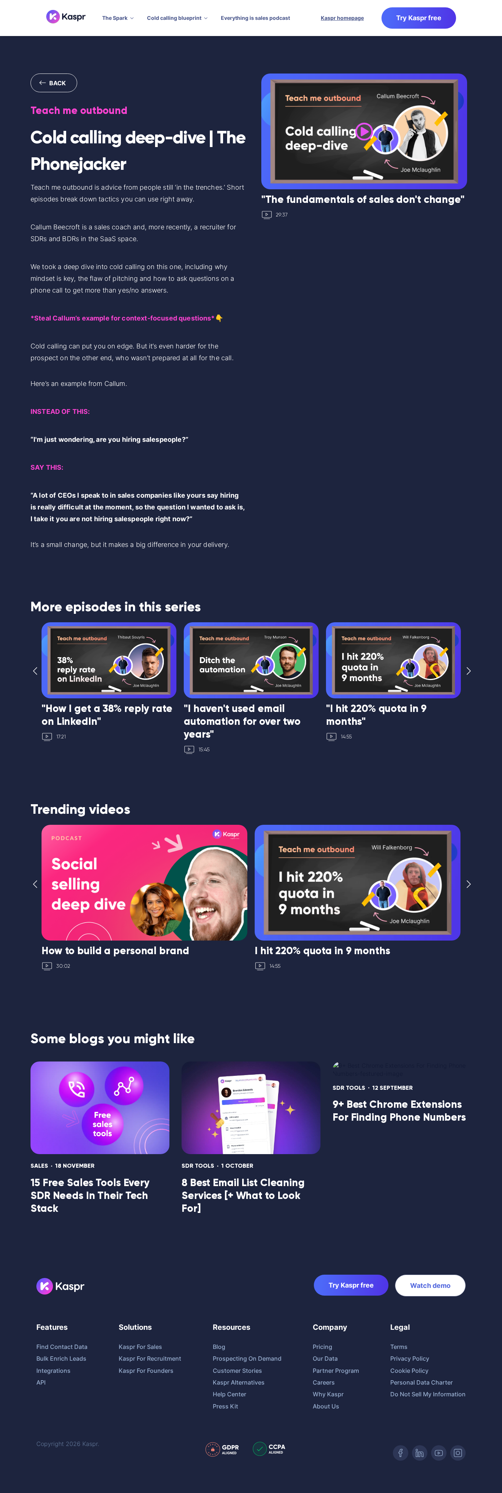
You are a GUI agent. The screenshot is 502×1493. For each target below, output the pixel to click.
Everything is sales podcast (255, 18)
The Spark (115, 18)
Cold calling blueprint (174, 18)
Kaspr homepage (342, 18)
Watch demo (430, 1285)
